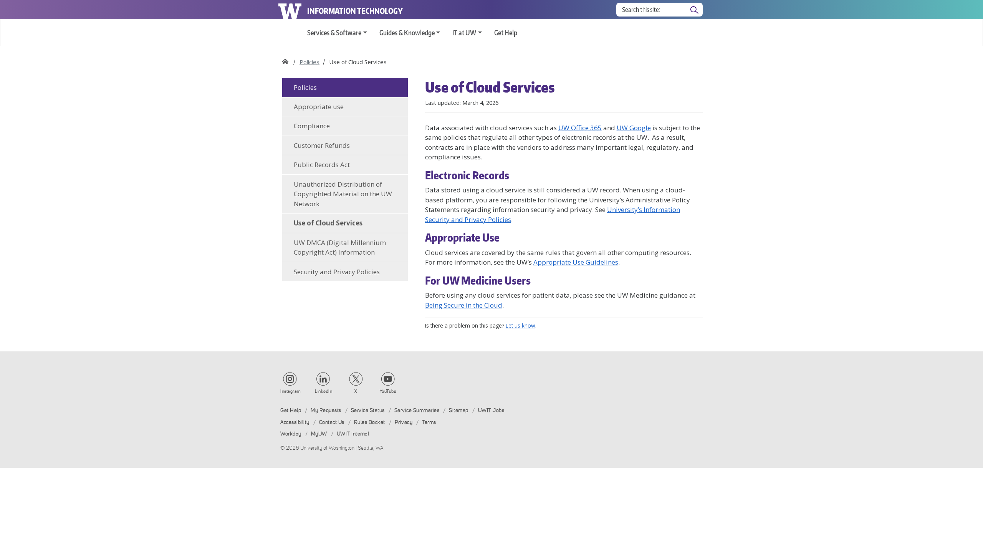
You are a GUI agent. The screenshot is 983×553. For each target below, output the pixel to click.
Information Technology (355, 11)
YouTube (388, 391)
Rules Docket (369, 422)
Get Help (505, 32)
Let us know (520, 325)
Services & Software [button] (334, 32)
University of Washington (289, 9)
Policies (309, 62)
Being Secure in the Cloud (463, 305)
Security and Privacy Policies (337, 271)
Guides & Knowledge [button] (407, 32)
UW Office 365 (580, 127)
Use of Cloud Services (328, 223)
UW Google (634, 127)
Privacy (404, 422)
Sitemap (458, 410)
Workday (290, 433)
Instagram (290, 391)
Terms (429, 422)
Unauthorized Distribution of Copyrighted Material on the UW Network (343, 194)
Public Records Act (322, 164)
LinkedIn (323, 391)
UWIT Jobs (491, 410)
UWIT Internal (353, 433)
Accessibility (294, 422)
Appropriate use (319, 106)
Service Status (368, 410)
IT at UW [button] (464, 32)
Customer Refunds (322, 145)
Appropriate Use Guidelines (575, 262)
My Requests (326, 410)
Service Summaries (417, 410)
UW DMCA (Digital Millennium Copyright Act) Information (340, 247)
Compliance (312, 125)
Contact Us (331, 422)
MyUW (319, 433)
